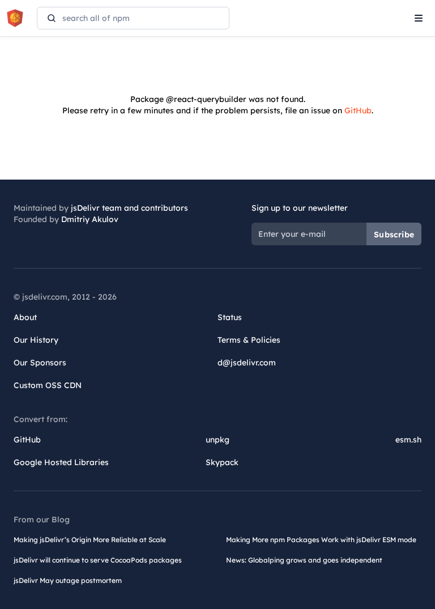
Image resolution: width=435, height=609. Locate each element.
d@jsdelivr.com (247, 362)
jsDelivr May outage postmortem (68, 580)
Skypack (222, 462)
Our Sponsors (40, 362)
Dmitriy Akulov (89, 219)
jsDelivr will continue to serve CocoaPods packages (98, 560)
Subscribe (394, 234)
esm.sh (408, 440)
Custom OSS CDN (48, 385)
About (25, 317)
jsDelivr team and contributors (129, 208)
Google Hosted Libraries (61, 462)
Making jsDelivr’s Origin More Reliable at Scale (90, 539)
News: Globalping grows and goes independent (304, 560)
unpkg (217, 440)
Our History (36, 340)
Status (230, 317)
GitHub (358, 110)
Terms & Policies (249, 340)
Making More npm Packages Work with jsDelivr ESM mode (321, 539)
